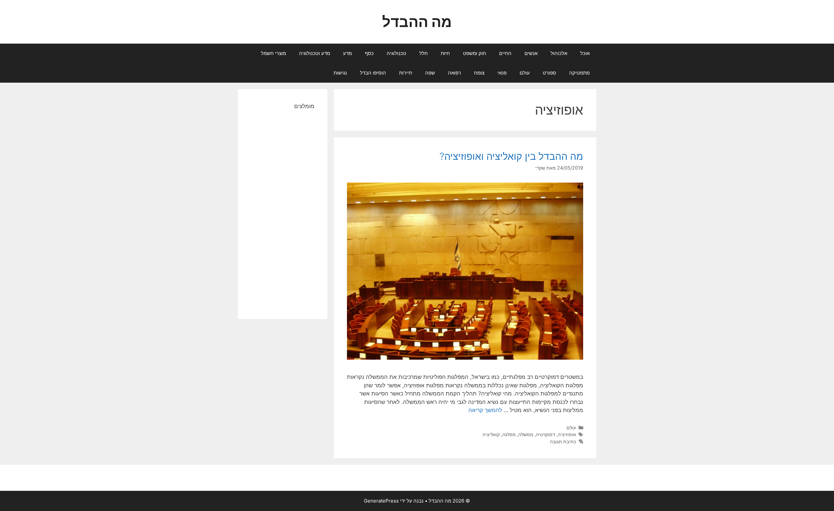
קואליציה (491, 434)
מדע (347, 53)
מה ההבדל (417, 22)
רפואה (454, 73)
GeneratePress (381, 501)
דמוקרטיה (545, 434)
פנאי (502, 73)
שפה (430, 73)
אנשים (531, 53)
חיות (445, 53)
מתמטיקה (579, 73)
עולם (525, 73)
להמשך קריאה (485, 410)
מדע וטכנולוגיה (314, 53)
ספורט (549, 73)
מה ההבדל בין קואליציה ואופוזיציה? (511, 156)
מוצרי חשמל (273, 53)
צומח (479, 73)
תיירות (405, 73)
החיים (505, 53)
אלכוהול (559, 53)
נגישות (340, 73)
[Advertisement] (282, 208)
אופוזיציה (567, 434)
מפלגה (509, 434)
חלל (423, 53)
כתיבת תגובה (563, 441)
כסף (369, 53)
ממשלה (525, 434)
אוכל (585, 53)
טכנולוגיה (396, 53)
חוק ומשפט (474, 53)
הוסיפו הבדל (373, 73)
